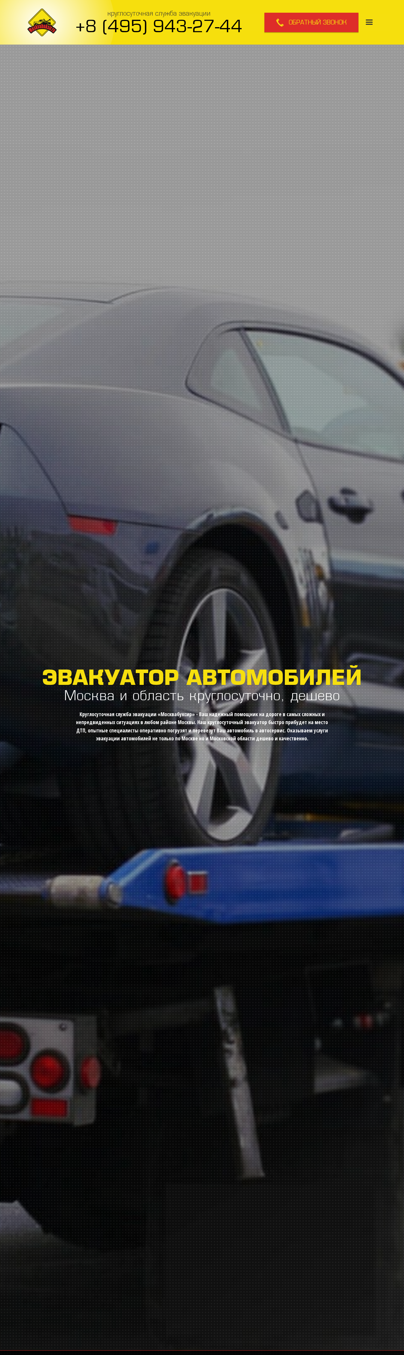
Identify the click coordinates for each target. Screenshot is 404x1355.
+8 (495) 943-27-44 (159, 25)
